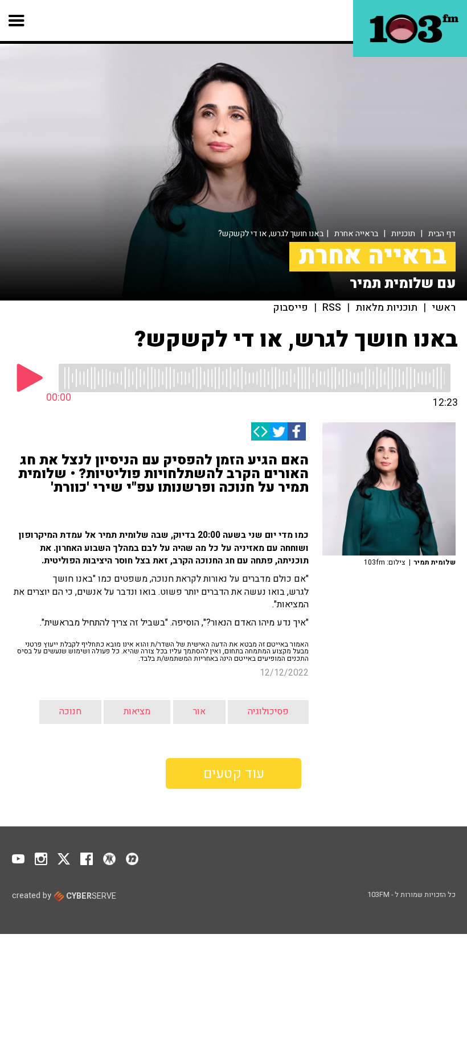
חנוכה (70, 711)
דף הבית (442, 234)
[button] (17, 20)
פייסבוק (290, 308)
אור (199, 711)
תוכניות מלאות (386, 308)
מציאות (137, 711)
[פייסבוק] (297, 431)
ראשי (444, 308)
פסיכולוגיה (268, 711)
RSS (331, 308)
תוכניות (403, 234)
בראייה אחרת (356, 234)
